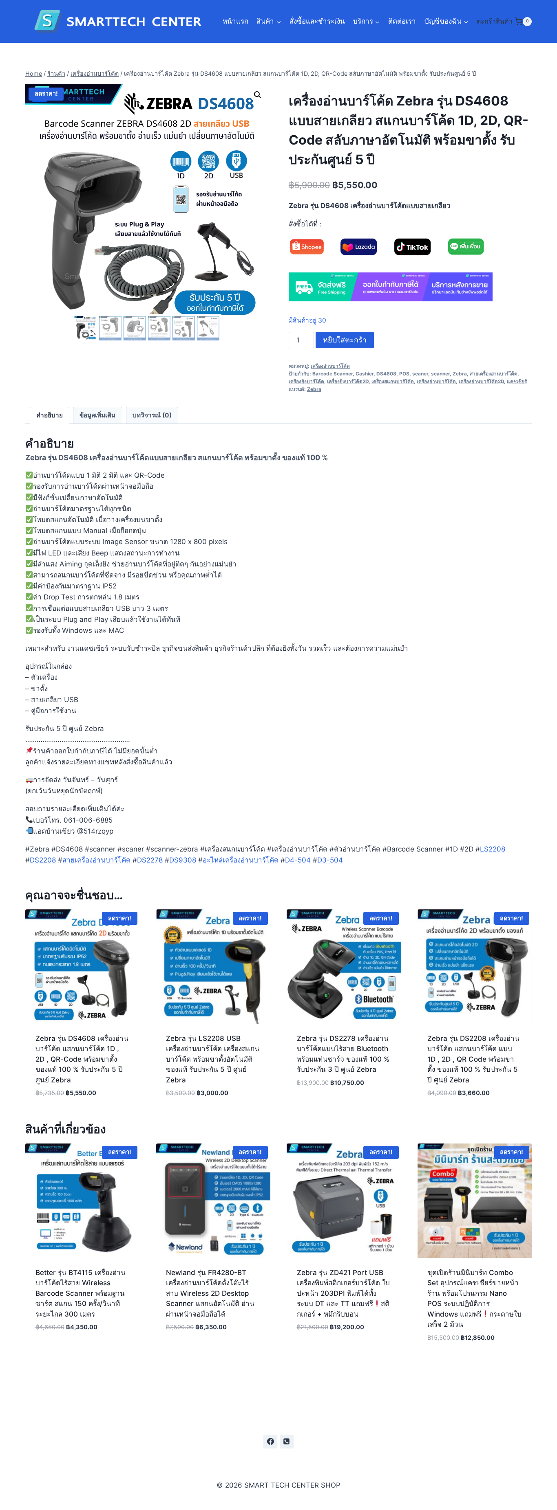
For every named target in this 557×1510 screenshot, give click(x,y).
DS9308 (182, 860)
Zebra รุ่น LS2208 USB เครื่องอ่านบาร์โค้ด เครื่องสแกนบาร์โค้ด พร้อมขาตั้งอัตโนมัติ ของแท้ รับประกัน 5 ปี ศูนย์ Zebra (212, 1059)
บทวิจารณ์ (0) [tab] (152, 415)
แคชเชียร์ (517, 381)
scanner (440, 374)
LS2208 (492, 849)
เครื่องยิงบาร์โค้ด (306, 381)
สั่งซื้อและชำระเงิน (317, 21)
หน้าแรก (235, 21)
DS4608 (386, 374)
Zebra (460, 374)
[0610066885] (287, 1442)
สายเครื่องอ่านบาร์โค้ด (493, 374)
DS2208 (43, 860)
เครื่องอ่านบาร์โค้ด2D (481, 381)
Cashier (365, 374)
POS (404, 374)
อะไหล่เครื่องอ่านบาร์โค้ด (240, 860)
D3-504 (330, 860)
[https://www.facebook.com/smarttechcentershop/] (270, 1442)
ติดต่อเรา (402, 21)
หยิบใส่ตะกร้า (345, 340)
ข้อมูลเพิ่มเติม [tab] (97, 415)
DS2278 (150, 860)
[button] (257, 95)
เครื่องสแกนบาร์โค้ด (392, 381)
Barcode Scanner (332, 374)
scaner (420, 374)
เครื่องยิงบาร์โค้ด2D (348, 381)
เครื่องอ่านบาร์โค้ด (330, 366)
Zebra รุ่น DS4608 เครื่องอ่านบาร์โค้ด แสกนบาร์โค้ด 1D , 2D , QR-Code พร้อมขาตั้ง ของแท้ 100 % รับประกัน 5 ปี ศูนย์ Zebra (81, 1059)
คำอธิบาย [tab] (49, 415)
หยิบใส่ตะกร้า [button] (344, 1107)
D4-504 (298, 860)
